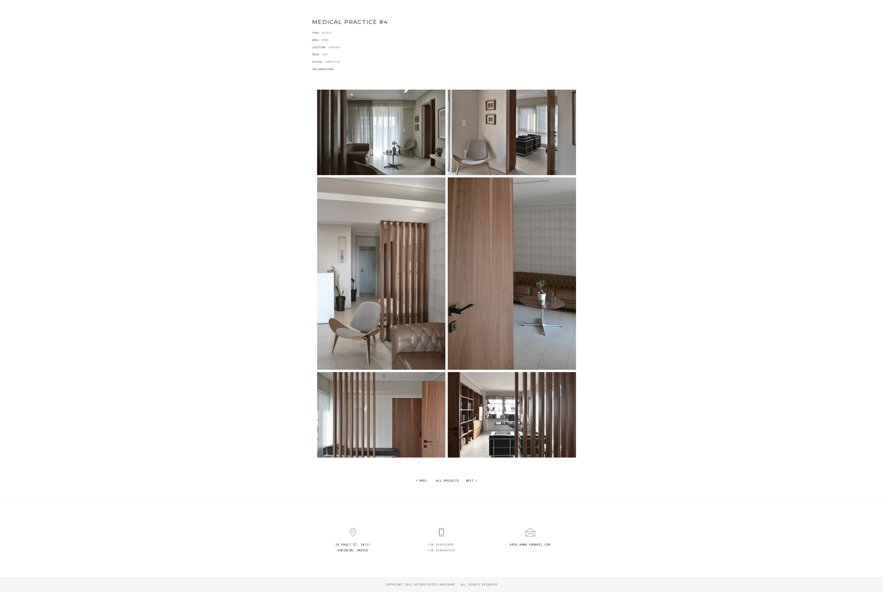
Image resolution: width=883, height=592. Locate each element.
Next (471, 480)
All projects (447, 480)
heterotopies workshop (351, 9)
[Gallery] (381, 132)
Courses (538, 9)
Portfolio (494, 9)
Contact (562, 9)
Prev (422, 480)
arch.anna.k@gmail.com (530, 544)
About (518, 9)
